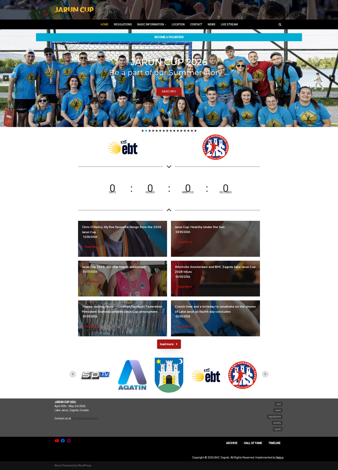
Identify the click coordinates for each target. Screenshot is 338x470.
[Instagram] (68, 440)
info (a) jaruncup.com (85, 418)
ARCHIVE (231, 443)
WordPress (84, 465)
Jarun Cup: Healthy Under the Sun (200, 227)
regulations (275, 416)
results (277, 423)
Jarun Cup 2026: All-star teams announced (114, 267)
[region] (169, 80)
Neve (58, 465)
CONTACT (196, 24)
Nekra (279, 457)
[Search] (280, 24)
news (278, 410)
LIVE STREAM (229, 24)
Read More (92, 246)
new (278, 404)
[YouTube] (57, 440)
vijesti (277, 429)
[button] (165, 24)
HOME (104, 24)
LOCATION (178, 24)
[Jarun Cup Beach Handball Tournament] (74, 10)
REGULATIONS (123, 24)
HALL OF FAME (253, 443)
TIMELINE (274, 443)
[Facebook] (62, 440)
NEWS (211, 24)
